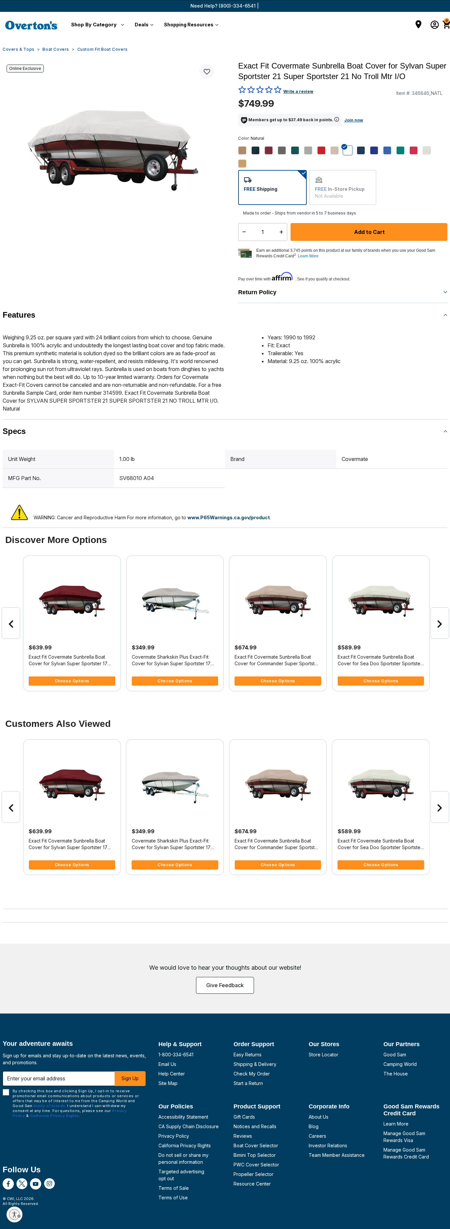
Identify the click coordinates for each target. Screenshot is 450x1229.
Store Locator (323, 1054)
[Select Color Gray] (310, 150)
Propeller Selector (253, 1174)
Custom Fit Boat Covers (102, 49)
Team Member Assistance (337, 1155)
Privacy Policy (173, 1136)
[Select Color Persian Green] (402, 150)
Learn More (395, 1124)
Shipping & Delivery (255, 1064)
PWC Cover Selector (256, 1164)
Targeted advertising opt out (181, 1175)
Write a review (298, 91)
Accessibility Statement (183, 1117)
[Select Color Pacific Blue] (389, 150)
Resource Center (252, 1183)
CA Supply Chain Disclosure (188, 1126)
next (440, 623)
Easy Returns (248, 1054)
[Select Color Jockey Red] (323, 150)
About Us (318, 1117)
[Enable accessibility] (14, 1214)
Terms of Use (173, 1197)
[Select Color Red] (416, 150)
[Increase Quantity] (283, 232)
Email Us (167, 1064)
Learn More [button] (308, 256)
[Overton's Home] (31, 25)
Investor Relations (328, 1145)
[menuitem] (96, 25)
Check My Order (252, 1073)
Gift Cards (244, 1117)
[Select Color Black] (258, 150)
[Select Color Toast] (244, 163)
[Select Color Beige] (244, 150)
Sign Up (130, 1078)
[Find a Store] (418, 25)
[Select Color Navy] (363, 150)
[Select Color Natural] (350, 150)
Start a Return (248, 1083)
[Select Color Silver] (429, 150)
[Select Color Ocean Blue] (376, 150)
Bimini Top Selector (255, 1155)
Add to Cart (369, 232)
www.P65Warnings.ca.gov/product (228, 517)
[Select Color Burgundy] (271, 150)
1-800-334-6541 (175, 1054)
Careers (317, 1136)
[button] (96, 25)
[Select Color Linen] (337, 150)
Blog (314, 1126)
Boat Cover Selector (256, 1145)
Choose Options (72, 680)
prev (11, 623)
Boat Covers (55, 49)
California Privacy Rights (184, 1145)
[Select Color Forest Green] (297, 150)
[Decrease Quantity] (243, 232)
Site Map (168, 1083)
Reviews (243, 1136)
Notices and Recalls (255, 1126)
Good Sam (394, 1054)
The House (395, 1073)
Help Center (171, 1073)
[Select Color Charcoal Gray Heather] (284, 150)
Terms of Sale (173, 1188)
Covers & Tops (19, 49)
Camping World (400, 1064)
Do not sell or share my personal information (183, 1158)
